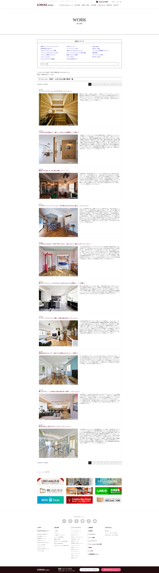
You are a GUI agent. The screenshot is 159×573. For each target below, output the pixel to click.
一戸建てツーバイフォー (59, 535)
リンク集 (91, 550)
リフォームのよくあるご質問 (95, 544)
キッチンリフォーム (75, 545)
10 (119, 84)
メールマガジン (92, 534)
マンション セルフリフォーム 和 (49, 52)
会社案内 (91, 530)
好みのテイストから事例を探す (61, 541)
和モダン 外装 (96, 48)
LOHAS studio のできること (43, 542)
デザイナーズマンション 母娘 (48, 50)
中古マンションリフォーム (77, 537)
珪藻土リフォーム (75, 549)
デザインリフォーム (75, 553)
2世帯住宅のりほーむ (46, 48)
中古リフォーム (71, 46)
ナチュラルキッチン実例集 (48, 59)
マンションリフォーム (76, 530)
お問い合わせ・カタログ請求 (111, 535)
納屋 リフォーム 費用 (72, 54)
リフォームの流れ (41, 544)
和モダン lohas (96, 57)
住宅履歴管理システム (94, 554)
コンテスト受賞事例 (58, 537)
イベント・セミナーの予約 (111, 533)
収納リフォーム (74, 558)
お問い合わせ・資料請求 (105, 5)
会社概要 (93, 5)
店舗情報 (91, 527)
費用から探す (57, 539)
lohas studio (95, 46)
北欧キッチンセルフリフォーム (75, 50)
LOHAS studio (45, 5)
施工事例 (77, 5)
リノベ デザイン (71, 57)
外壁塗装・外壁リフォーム (77, 543)
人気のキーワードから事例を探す (61, 545)
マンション (56, 533)
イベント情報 (92, 537)
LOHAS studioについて (66, 5)
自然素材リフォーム (41, 538)
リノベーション (74, 532)
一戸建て (56, 530)
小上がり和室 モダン (72, 59)
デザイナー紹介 (40, 550)
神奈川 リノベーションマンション (49, 46)
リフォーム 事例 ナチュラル (48, 54)
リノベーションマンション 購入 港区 (76, 52)
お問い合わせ (109, 527)
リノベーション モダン (73, 48)
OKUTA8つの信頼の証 (42, 534)
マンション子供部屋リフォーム (100, 50)
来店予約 (116, 5)
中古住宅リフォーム (75, 539)
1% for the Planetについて (43, 548)
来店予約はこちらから (111, 569)
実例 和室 (94, 52)
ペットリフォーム (75, 551)
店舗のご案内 (85, 5)
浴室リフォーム (74, 547)
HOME (39, 527)
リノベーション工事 (97, 54)
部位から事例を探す (58, 543)
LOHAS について (41, 540)
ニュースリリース (93, 540)
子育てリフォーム (75, 555)
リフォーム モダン (45, 57)
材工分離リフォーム (41, 536)
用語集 (90, 547)
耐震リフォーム (74, 541)
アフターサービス (41, 546)
